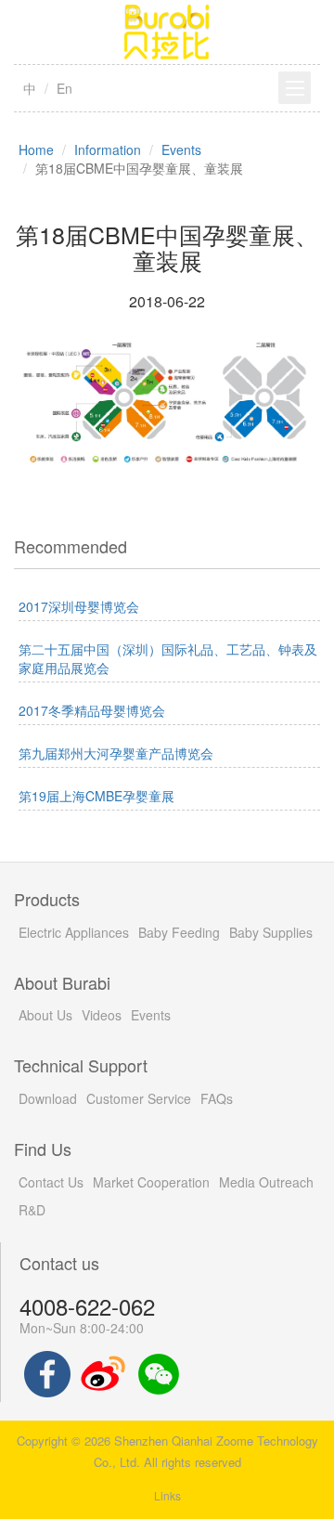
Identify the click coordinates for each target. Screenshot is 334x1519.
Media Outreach (266, 1182)
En (64, 88)
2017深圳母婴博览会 (79, 606)
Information (107, 149)
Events (181, 149)
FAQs (216, 1098)
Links (167, 1495)
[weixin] (158, 1372)
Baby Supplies (271, 932)
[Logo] (167, 29)
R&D (32, 1210)
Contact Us (51, 1182)
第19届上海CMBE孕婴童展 (96, 795)
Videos (102, 1015)
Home (36, 149)
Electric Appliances (74, 932)
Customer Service (138, 1098)
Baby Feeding (179, 932)
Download (48, 1098)
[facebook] (47, 1372)
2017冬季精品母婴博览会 (92, 710)
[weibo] (103, 1372)
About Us (45, 1015)
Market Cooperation (151, 1182)
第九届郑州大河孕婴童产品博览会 (116, 753)
